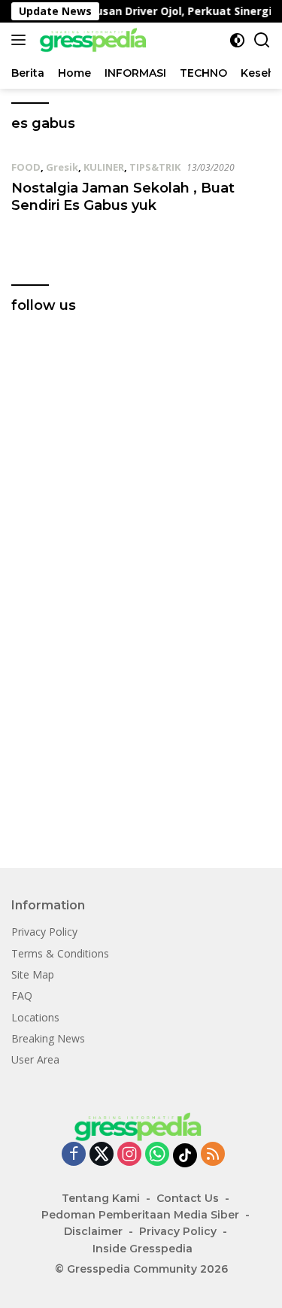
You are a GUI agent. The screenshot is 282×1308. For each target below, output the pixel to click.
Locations (35, 1017)
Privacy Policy (44, 931)
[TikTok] (185, 1155)
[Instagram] (129, 1155)
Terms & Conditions (60, 953)
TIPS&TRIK (154, 167)
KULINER (103, 167)
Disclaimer (93, 1231)
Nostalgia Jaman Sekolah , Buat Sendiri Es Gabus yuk (123, 197)
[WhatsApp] (157, 1155)
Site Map (32, 974)
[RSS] (213, 1155)
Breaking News (48, 1038)
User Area (35, 1059)
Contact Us (187, 1198)
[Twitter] (101, 1155)
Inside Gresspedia (142, 1248)
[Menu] (21, 40)
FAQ (21, 995)
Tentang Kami (101, 1198)
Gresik (62, 167)
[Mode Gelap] (237, 40)
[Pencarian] (262, 40)
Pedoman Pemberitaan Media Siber (140, 1215)
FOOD (26, 167)
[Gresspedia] (94, 40)
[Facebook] (74, 1155)
